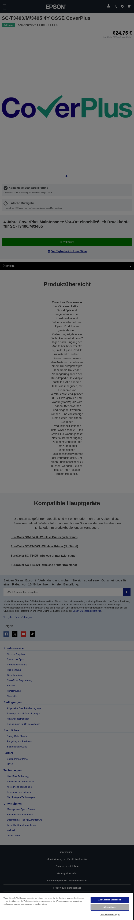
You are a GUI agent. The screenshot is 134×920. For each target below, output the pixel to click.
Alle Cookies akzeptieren (109, 900)
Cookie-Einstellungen (110, 914)
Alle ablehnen (109, 907)
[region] (66, 906)
